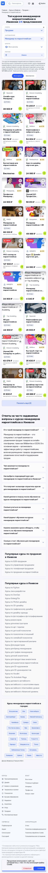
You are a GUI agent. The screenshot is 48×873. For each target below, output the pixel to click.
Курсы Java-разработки (15, 591)
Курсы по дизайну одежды (16, 613)
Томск (36, 744)
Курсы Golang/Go (12, 598)
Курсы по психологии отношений (19, 634)
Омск (35, 722)
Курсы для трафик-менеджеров (18, 652)
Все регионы (13, 711)
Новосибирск (34, 711)
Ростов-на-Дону (14, 728)
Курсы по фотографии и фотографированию (24, 616)
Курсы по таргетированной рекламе (20, 641)
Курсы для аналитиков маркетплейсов (21, 663)
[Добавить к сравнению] (20, 87)
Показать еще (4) (24, 403)
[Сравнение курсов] (33, 3)
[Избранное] (29, 3)
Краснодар (35, 733)
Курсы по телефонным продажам (19, 568)
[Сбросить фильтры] (43, 27)
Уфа (25, 728)
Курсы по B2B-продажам (16, 561)
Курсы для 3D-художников (16, 666)
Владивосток (24, 744)
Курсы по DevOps (12, 595)
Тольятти (34, 739)
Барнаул (12, 744)
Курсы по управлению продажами (19, 565)
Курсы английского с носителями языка (22, 684)
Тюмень (23, 739)
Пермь (29, 755)
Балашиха (9, 755)
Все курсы (18, 76)
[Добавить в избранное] (20, 83)
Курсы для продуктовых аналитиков (20, 659)
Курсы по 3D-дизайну (14, 605)
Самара (25, 722)
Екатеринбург (10, 717)
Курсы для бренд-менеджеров (18, 648)
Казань (22, 717)
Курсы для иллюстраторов (16, 623)
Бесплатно (30, 76)
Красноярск (36, 728)
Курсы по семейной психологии (18, 638)
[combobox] (24, 30)
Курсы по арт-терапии (14, 627)
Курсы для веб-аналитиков (16, 656)
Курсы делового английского (17, 681)
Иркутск (39, 755)
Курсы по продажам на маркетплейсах (21, 572)
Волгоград (23, 733)
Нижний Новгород (36, 717)
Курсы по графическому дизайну (19, 609)
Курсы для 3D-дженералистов (18, 670)
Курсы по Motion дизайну (16, 602)
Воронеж (12, 733)
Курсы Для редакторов (15, 645)
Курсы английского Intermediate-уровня (22, 688)
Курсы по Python (12, 587)
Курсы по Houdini (12, 674)
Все (24, 711)
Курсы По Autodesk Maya (16, 677)
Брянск (19, 755)
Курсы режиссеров (13, 620)
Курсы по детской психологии (18, 630)
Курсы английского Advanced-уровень (21, 691)
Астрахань (33, 750)
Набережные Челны (18, 750)
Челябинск (14, 722)
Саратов (13, 739)
